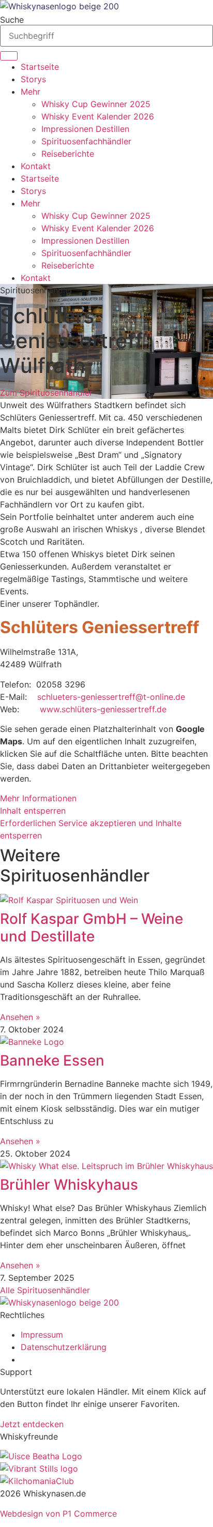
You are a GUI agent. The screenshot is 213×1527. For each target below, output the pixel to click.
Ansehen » (20, 1017)
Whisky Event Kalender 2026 (97, 116)
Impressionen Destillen (85, 129)
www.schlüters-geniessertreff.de (103, 709)
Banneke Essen (52, 1060)
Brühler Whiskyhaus (69, 1184)
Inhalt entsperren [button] (33, 810)
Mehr (30, 91)
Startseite (40, 67)
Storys (33, 79)
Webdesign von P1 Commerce (58, 1513)
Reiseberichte (67, 153)
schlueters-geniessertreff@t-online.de (111, 697)
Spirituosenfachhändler (86, 141)
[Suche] (9, 56)
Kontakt (36, 166)
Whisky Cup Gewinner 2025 (95, 104)
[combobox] (106, 36)
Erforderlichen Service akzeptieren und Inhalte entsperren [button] (90, 829)
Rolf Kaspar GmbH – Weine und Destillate (91, 927)
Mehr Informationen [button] (38, 798)
